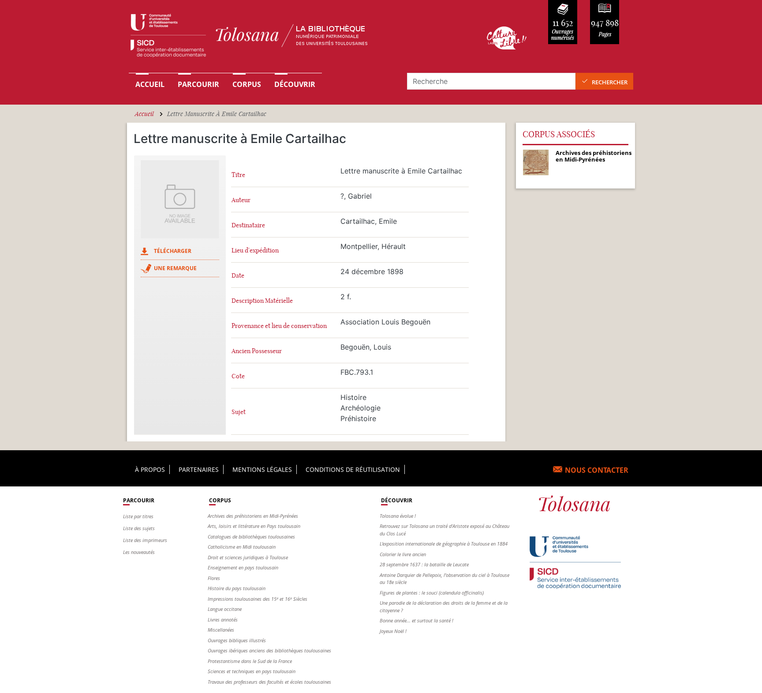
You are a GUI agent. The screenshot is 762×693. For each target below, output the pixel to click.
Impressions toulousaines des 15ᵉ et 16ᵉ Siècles (257, 598)
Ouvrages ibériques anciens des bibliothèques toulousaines (269, 650)
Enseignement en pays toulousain (243, 567)
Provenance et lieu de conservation (279, 326)
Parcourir (198, 84)
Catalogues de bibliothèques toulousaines (251, 536)
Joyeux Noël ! (393, 631)
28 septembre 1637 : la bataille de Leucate (424, 564)
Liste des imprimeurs (145, 540)
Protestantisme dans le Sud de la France (250, 661)
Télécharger (172, 251)
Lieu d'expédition (255, 250)
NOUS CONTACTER (596, 470)
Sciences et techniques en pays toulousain (251, 671)
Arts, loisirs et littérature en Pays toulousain (254, 526)
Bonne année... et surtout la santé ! (416, 620)
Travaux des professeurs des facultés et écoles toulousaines (269, 681)
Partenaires (199, 469)
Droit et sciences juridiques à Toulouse (248, 557)
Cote (238, 376)
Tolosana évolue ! (398, 515)
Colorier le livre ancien (403, 554)
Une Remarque (175, 268)
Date (238, 275)
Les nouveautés (139, 552)
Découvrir (294, 84)
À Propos (150, 469)
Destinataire (248, 225)
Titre (238, 175)
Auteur (241, 200)
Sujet (239, 412)
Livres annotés (223, 619)
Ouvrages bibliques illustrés (237, 640)
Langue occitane (225, 609)
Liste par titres (138, 516)
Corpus (246, 84)
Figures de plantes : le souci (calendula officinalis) (432, 592)
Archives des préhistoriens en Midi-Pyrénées (253, 515)
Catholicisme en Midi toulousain (242, 546)
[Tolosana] (294, 37)
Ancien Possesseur (257, 351)
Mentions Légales (262, 469)
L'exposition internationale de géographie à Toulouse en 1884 (444, 543)
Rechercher (610, 82)
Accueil (149, 84)
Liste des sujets (139, 528)
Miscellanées (221, 629)
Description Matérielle (262, 301)
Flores (214, 578)
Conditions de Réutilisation (353, 469)
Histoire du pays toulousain (236, 588)
